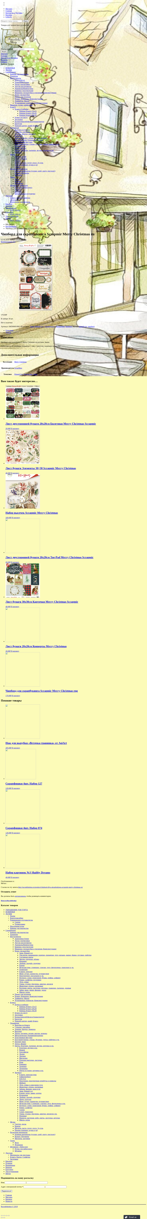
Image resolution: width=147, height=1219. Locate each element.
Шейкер (22, 1083)
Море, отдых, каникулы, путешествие (34, 1101)
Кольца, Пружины (22, 173)
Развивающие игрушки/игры (21, 920)
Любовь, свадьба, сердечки (29, 963)
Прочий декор (20, 146)
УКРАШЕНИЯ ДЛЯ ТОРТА (17, 910)
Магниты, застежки (22, 1139)
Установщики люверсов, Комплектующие (31, 103)
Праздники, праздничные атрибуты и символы (37, 1081)
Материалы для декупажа (20, 202)
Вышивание (10, 1165)
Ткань (12, 177)
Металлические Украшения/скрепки (29, 140)
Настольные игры (17, 926)
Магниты (18, 175)
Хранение (14, 76)
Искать (4, 51)
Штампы (18, 192)
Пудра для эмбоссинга (23, 187)
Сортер (17, 922)
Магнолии (23, 1058)
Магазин (9, 9)
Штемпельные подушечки (25, 194)
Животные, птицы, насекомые (31, 986)
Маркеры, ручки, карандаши (21, 105)
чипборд (91, 326)
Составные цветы (26, 957)
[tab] (76, 330)
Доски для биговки (22, 84)
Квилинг (9, 204)
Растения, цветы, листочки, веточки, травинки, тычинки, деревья (45, 988)
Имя (2, 1183)
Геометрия (23, 970)
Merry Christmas (20, 362)
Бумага (13, 107)
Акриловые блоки (22, 82)
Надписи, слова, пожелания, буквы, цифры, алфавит (40, 978)
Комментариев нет (8, 242)
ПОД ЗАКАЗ (20, 80)
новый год (83, 326)
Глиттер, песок (20, 157)
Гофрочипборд (25, 1077)
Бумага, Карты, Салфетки (20, 198)
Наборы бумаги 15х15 (28, 111)
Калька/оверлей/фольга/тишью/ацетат (29, 122)
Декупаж (9, 196)
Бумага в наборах (21, 109)
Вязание (9, 1167)
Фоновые (23, 961)
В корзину (15, 429)
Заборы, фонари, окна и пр (29, 1089)
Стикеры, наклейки (22, 132)
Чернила (18, 190)
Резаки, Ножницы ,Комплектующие (29, 99)
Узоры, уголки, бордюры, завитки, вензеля (36, 984)
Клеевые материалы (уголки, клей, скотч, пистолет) (35, 171)
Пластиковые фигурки (23, 142)
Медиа (12, 154)
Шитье (8, 218)
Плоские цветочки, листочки (30, 1060)
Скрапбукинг (11, 72)
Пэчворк (9, 206)
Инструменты (15, 78)
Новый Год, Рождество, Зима (25, 374)
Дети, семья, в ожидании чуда (31, 1085)
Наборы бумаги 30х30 (28, 115)
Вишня (22, 1050)
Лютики (22, 1056)
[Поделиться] (4, 1215)
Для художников (12, 216)
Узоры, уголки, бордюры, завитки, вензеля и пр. (38, 1114)
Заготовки (19, 119)
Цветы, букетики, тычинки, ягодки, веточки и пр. (34, 150)
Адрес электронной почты (12, 1187)
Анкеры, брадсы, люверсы (25, 134)
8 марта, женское (26, 972)
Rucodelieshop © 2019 (9, 1207)
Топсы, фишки (20, 148)
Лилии (22, 1054)
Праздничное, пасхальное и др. (31, 976)
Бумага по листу (21, 117)
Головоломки (20, 924)
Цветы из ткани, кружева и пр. (31, 1071)
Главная (9, 11)
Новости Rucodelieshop (8, 900)
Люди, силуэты (25, 1099)
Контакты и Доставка (14, 13)
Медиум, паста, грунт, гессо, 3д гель (29, 163)
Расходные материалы (18, 169)
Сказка (22, 1110)
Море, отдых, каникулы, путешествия (34, 974)
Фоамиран (19, 183)
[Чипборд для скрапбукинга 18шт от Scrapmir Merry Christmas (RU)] (35, 311)
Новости (9, 1201)
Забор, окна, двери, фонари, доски (32, 990)
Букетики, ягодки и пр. (28, 1048)
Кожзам (18, 181)
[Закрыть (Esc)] (2, 1215)
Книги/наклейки (16, 918)
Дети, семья (23, 982)
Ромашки (23, 1064)
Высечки (18, 136)
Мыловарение (11, 208)
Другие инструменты (23, 86)
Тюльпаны (23, 1068)
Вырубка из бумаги (22, 130)
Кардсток (18, 124)
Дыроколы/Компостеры (24, 89)
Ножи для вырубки (22, 95)
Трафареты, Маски (22, 101)
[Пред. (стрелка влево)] (2, 1217)
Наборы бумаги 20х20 (28, 113)
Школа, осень (24, 992)
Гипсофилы (23, 1052)
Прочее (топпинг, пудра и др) (26, 165)
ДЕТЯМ (9, 70)
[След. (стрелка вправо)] (4, 1217)
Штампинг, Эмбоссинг (19, 185)
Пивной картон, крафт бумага (26, 126)
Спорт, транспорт (26, 1112)
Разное (22, 965)
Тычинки (23, 1066)
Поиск (26, 21)
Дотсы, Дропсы (21, 159)
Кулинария (23, 1095)
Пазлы (12, 916)
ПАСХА (22, 1079)
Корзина (9, 15)
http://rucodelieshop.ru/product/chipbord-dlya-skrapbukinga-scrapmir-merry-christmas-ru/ (50, 887)
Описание (9, 330)
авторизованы (20, 896)
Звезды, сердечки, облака (29, 959)
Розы (21, 1062)
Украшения (14, 128)
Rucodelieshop (11, 226)
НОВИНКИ (10, 68)
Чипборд (18, 152)
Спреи (17, 167)
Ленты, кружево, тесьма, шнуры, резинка (31, 138)
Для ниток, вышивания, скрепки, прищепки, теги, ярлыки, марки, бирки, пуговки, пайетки (55, 955)
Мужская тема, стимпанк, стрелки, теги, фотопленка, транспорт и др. (46, 967)
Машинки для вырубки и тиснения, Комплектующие (35, 93)
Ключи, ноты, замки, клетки (30, 1093)
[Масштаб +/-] (9, 1215)
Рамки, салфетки (25, 1108)
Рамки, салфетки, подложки (30, 980)
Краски (17, 161)
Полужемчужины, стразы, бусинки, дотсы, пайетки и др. (37, 144)
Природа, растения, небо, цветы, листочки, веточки (39, 1118)
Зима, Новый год (37, 326)
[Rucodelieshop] (14, 47)
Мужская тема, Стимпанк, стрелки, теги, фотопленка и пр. (42, 1103)
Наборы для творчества (19, 74)
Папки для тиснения (23, 97)
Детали (8, 332)
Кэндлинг (9, 212)
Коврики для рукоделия (24, 91)
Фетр (17, 179)
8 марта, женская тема (28, 1075)
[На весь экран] (6, 1215)
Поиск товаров (7, 49)
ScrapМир (18, 368)
